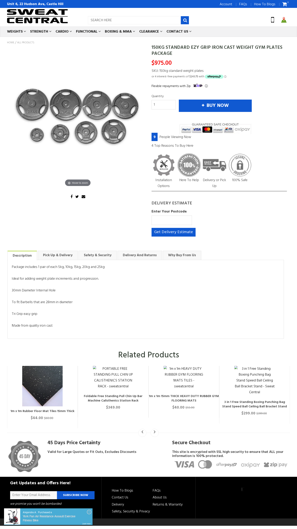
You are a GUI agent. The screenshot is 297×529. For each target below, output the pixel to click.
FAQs (243, 4)
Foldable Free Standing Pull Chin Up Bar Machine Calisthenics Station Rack (186, 398)
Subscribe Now (75, 495)
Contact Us (120, 497)
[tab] (22, 255)
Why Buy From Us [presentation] (182, 255)
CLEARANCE (149, 32)
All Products (25, 43)
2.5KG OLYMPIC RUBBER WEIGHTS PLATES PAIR (45, 411)
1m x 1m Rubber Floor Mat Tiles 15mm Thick (116, 411)
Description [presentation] (22, 255)
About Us (160, 497)
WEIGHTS (15, 32)
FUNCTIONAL (87, 32)
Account (226, 4)
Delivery (118, 505)
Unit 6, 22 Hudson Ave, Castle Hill (35, 4)
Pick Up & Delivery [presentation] (58, 255)
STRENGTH (39, 32)
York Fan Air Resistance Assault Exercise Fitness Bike (49, 518)
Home (10, 43)
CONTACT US (177, 32)
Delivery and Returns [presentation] (140, 255)
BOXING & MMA (119, 32)
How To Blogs (264, 4)
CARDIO (63, 32)
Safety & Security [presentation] (98, 255)
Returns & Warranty (168, 505)
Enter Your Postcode (169, 212)
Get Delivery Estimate (173, 232)
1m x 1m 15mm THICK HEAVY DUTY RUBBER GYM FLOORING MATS (257, 398)
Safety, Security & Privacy (131, 511)
